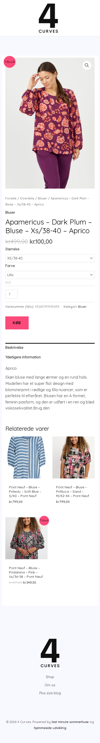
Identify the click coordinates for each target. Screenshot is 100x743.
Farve (10, 266)
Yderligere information (23, 357)
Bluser (42, 198)
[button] (87, 65)
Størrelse (12, 249)
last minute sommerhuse (70, 722)
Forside (11, 198)
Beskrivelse (14, 347)
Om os (50, 685)
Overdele (27, 198)
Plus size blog (50, 693)
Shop (50, 677)
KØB (17, 323)
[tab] (50, 347)
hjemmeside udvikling (50, 728)
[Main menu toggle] (11, 18)
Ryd (8, 282)
